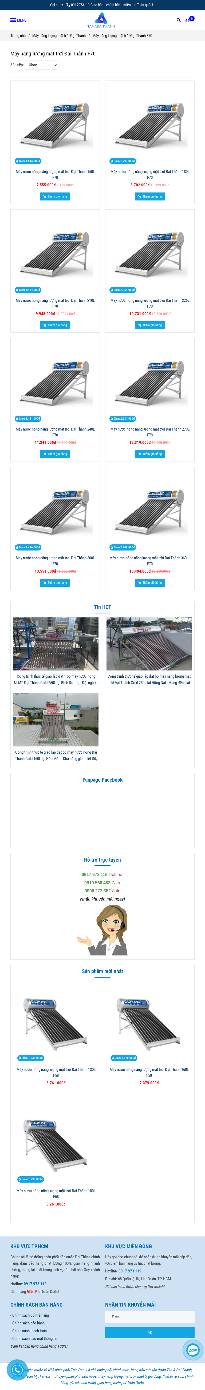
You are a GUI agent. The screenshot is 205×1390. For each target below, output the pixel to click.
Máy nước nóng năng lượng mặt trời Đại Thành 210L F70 (55, 303)
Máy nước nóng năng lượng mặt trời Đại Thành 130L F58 (56, 1072)
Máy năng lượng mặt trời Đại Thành (59, 35)
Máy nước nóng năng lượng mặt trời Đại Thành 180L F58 (56, 1193)
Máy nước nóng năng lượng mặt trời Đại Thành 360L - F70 (149, 561)
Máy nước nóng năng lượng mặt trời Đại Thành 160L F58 (149, 1072)
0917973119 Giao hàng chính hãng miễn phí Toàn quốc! (112, 5)
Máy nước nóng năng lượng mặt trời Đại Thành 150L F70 (55, 174)
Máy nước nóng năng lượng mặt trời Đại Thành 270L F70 (150, 432)
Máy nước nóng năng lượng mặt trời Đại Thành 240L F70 (55, 432)
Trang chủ (18, 35)
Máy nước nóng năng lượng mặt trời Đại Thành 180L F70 (150, 174)
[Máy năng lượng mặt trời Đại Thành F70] (102, 20)
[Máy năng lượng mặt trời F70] (55, 125)
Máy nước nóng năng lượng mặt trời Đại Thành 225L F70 (150, 303)
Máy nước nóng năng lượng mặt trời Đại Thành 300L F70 (55, 561)
